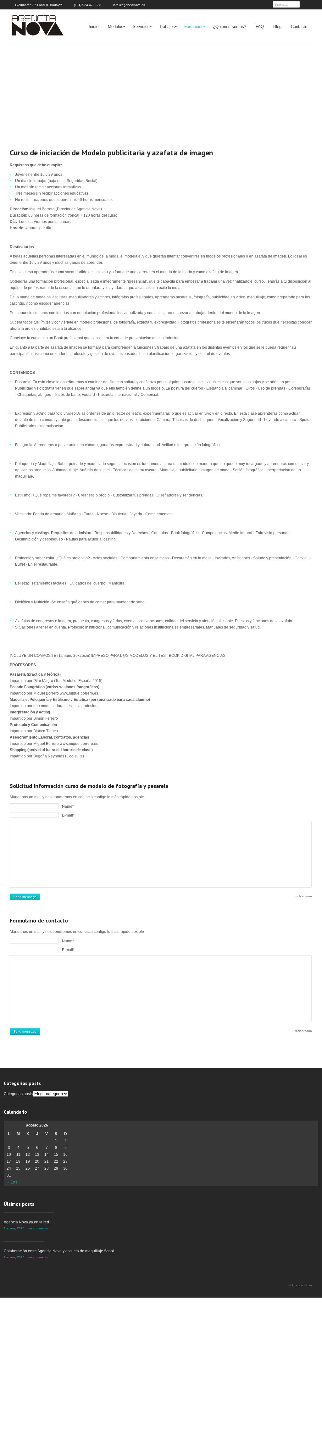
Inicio (93, 26)
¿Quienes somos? (229, 26)
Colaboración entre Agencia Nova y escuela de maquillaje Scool (59, 1251)
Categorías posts (18, 1094)
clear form (304, 896)
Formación (193, 26)
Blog (277, 26)
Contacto (299, 26)
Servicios (141, 26)
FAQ (260, 26)
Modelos (115, 26)
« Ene (13, 1182)
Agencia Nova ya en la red (26, 1222)
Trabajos (167, 26)
